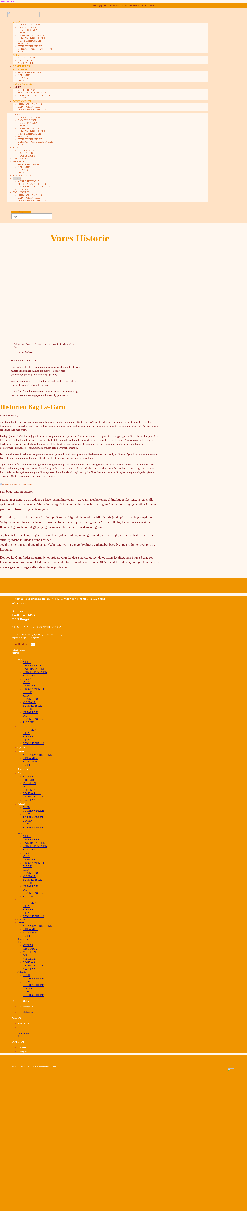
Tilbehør (20, 69)
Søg (21, 212)
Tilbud (22, 51)
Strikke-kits (27, 57)
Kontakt (24, 98)
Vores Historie (23, 1023)
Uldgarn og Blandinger (35, 49)
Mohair (23, 43)
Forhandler (22, 101)
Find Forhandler (30, 104)
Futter (23, 80)
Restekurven (23, 83)
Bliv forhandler (30, 107)
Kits (16, 54)
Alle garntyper (29, 24)
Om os (17, 87)
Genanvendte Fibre (32, 38)
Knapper (24, 78)
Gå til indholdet (7, 1)
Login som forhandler (34, 109)
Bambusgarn (27, 27)
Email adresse (21, 644)
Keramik (24, 75)
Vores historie (28, 90)
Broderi (23, 32)
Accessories (26, 63)
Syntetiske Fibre (30, 46)
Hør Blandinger (29, 41)
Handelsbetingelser (25, 1007)
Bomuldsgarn (28, 30)
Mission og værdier (32, 92)
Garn (17, 21)
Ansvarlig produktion (34, 95)
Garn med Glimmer (31, 35)
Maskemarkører (30, 72)
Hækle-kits (26, 60)
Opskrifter (21, 66)
